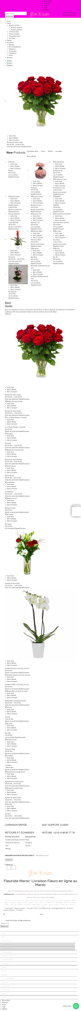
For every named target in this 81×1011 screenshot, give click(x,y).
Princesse (8, 443)
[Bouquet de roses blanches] (40, 450)
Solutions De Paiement (12, 843)
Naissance (5, 982)
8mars (3, 933)
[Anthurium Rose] (40, 739)
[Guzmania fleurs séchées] (63, 214)
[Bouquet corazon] (40, 196)
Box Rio (55, 257)
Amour (4, 993)
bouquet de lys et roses (12, 583)
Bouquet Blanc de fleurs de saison (15, 701)
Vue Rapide (21, 146)
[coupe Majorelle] (18, 214)
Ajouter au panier (58, 192)
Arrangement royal (59, 188)
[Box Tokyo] (63, 231)
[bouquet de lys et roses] (40, 552)
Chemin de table (7, 956)
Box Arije (7, 733)
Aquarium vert (35, 222)
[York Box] (40, 804)
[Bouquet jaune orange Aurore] (40, 772)
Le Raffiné (8, 765)
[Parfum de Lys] (40, 466)
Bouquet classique (8, 948)
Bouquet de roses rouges (15, 142)
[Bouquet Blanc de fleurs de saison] (40, 691)
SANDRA (56, 205)
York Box (7, 814)
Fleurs (43, 151)
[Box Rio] (63, 248)
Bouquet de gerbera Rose (13, 798)
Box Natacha (12, 292)
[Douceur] (40, 707)
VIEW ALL (8, 314)
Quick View (12, 136)
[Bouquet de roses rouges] (40, 101)
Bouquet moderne (8, 944)
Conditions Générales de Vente (15, 840)
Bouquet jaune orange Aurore (14, 781)
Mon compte (6, 1000)
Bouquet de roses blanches (13, 459)
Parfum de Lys (9, 476)
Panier (4, 1005)
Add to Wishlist (13, 138)
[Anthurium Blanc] (40, 231)
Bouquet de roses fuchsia (13, 411)
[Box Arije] (40, 723)
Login (45, 7)
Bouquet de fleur (7, 940)
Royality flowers (13, 205)
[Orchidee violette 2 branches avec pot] (40, 675)
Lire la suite (12, 175)
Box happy (8, 524)
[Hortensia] (40, 170)
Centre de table (7, 952)
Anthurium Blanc (36, 240)
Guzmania (11, 257)
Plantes (50, 151)
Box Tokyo (56, 240)
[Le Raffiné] (40, 756)
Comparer (28, 146)
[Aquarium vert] (40, 214)
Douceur (7, 717)
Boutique (4, 997)
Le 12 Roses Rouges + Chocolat (15, 427)
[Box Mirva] (40, 248)
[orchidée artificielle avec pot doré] (40, 267)
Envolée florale (57, 170)
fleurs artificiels (31, 156)
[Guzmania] (18, 239)
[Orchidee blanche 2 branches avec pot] (40, 624)
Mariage (4, 974)
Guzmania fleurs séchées (61, 222)
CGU (6, 846)
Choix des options (12, 146)
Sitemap (8, 848)
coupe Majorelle (13, 222)
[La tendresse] (40, 482)
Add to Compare (14, 140)
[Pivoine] (18, 162)
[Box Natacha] (18, 274)
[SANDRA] (63, 196)
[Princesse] (40, 433)
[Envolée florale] (63, 162)
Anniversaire (6, 986)
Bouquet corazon (36, 205)
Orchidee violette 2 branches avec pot (17, 684)
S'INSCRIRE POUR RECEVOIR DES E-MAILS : (20, 855)
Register (46, 10)
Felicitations (5, 989)
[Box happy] (40, 514)
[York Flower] (39, 14)
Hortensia (34, 188)
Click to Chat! (67, 1006)
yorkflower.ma (9, 894)
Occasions (28, 843)
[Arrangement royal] (63, 179)
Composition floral (32, 151)
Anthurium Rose (10, 749)
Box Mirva (34, 257)
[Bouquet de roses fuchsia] (40, 401)
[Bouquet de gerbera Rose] (40, 788)
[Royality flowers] (18, 196)
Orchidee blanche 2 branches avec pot (17, 668)
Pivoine (10, 170)
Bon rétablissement (8, 978)
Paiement (5, 1002)
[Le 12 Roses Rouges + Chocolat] (40, 417)
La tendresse (9, 492)
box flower (59, 151)
